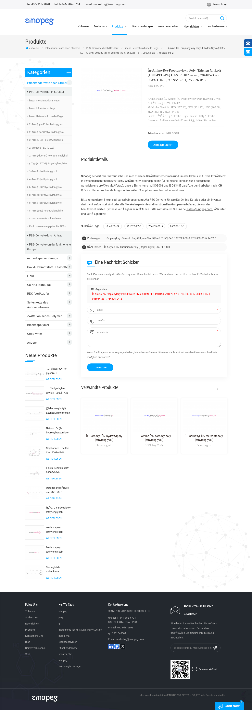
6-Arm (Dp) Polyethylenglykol (45, 187)
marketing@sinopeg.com (130, 639)
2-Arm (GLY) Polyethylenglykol (46, 139)
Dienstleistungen (142, 26)
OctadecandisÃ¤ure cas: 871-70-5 (57, 490)
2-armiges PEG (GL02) (41, 147)
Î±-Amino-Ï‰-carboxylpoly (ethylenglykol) (154, 437)
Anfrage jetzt (163, 144)
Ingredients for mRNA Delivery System (80, 629)
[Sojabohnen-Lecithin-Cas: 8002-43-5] (34, 452)
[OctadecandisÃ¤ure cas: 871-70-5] (34, 492)
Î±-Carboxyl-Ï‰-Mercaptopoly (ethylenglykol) (204, 437)
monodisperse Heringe (42, 258)
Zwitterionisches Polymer (44, 316)
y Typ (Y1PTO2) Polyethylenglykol (48, 163)
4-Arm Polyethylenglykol (43, 179)
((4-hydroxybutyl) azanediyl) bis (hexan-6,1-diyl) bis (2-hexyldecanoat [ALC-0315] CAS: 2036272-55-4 (58, 411)
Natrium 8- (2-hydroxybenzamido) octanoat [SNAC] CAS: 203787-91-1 (58, 431)
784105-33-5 (155, 226)
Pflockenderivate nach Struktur (62, 48)
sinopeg (62, 611)
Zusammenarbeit (168, 26)
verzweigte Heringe (69, 666)
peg (60, 617)
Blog (27, 641)
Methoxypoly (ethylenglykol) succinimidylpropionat (58, 550)
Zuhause (83, 26)
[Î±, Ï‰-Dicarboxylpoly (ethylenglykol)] (34, 512)
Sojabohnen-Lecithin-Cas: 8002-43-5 (58, 450)
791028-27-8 (134, 226)
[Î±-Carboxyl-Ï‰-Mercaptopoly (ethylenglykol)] (204, 416)
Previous (218, 389)
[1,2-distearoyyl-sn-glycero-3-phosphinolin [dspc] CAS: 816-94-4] (34, 373)
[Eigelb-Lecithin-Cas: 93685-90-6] (34, 472)
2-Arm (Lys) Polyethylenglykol (46, 124)
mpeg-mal (64, 635)
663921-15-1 (177, 226)
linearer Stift (65, 654)
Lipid (30, 276)
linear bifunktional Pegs (42, 108)
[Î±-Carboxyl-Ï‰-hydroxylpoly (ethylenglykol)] (104, 416)
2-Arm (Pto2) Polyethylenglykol (46, 132)
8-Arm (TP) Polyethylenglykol (45, 194)
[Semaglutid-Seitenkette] (34, 572)
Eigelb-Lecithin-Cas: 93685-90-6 (57, 470)
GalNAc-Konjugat (39, 285)
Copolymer (34, 334)
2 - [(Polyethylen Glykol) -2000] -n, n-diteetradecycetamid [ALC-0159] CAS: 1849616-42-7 (57, 391)
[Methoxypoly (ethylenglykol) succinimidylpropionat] (34, 552)
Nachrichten (191, 26)
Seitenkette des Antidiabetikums (38, 305)
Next (224, 389)
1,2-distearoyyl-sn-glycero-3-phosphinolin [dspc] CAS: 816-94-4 (57, 371)
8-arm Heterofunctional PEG (45, 218)
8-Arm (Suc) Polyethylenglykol (46, 210)
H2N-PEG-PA (113, 226)
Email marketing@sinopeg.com (105, 4)
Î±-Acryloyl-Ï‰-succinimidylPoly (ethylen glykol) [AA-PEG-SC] (137, 247)
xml (27, 654)
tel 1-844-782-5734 (67, 4)
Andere (32, 342)
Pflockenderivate (68, 648)
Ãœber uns (100, 26)
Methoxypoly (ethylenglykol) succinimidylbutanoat (58, 530)
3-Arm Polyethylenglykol (43, 171)
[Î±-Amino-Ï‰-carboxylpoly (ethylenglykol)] (154, 416)
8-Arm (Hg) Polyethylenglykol (45, 202)
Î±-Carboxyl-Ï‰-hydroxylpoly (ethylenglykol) (104, 437)
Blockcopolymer (38, 325)
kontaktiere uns (217, 26)
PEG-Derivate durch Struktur (102, 48)
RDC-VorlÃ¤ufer (38, 293)
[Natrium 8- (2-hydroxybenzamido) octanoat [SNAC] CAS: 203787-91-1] (34, 433)
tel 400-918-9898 (38, 4)
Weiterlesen (53, 379)
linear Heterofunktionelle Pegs (141, 48)
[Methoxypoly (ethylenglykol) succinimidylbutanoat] (34, 532)
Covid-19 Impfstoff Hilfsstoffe (47, 267)
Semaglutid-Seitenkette (53, 569)
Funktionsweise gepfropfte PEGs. (47, 226)
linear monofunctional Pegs (44, 100)
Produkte (117, 26)
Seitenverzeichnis (35, 648)
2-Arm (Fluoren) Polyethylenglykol (48, 155)
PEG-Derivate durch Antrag (45, 235)
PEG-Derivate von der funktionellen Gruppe (49, 247)
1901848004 (119, 633)
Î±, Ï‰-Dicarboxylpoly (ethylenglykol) (58, 509)
